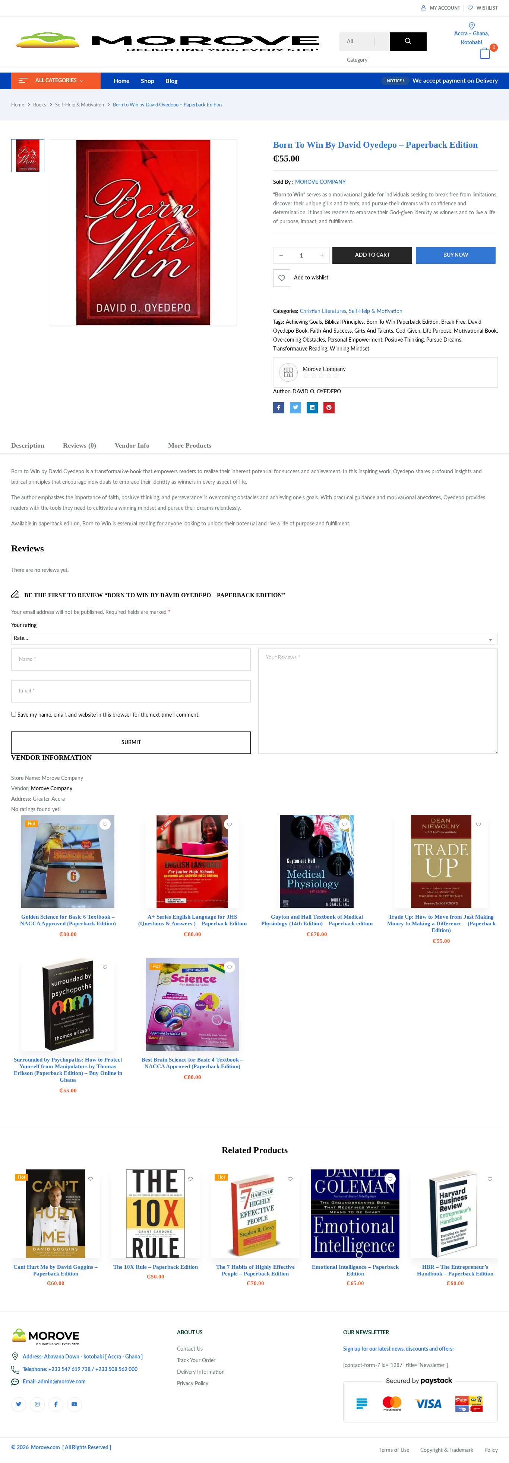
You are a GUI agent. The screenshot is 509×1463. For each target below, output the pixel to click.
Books (39, 105)
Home (17, 105)
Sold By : (283, 182)
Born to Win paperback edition (402, 322)
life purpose (437, 331)
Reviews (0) (79, 445)
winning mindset (349, 349)
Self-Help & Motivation (79, 105)
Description (27, 445)
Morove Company (320, 182)
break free (453, 322)
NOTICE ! (395, 81)
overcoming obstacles (299, 340)
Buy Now (455, 255)
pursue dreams (443, 340)
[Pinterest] (329, 407)
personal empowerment (355, 340)
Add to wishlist (311, 278)
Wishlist (487, 8)
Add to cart (372, 255)
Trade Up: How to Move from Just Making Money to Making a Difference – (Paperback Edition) (441, 923)
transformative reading (300, 349)
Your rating (24, 625)
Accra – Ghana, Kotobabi (471, 38)
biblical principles (344, 322)
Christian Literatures (323, 311)
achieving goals (304, 322)
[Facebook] (278, 407)
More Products (189, 445)
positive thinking (404, 340)
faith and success (331, 331)
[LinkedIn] (312, 407)
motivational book (475, 331)
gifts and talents (373, 331)
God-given (408, 331)
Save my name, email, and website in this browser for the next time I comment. (108, 715)
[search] (408, 41)
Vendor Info (132, 445)
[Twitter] (295, 407)
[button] (484, 54)
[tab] (27, 446)
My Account (445, 8)
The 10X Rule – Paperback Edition (155, 1267)
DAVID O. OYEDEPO (317, 391)
